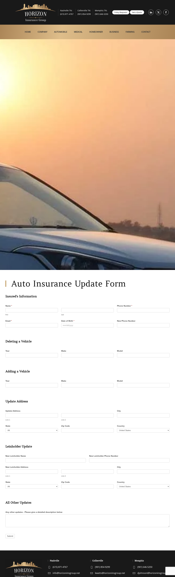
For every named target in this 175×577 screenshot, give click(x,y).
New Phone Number (126, 321)
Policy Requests (120, 12)
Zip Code (65, 426)
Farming (130, 31)
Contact (145, 31)
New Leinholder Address (16, 467)
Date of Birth (67, 321)
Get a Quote (137, 12)
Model (120, 351)
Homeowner (96, 31)
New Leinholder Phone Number (103, 456)
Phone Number (124, 306)
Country (121, 426)
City (119, 411)
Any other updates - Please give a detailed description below (33, 512)
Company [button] (42, 31)
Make (63, 351)
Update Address (12, 411)
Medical (78, 31)
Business (114, 31)
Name (8, 306)
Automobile (60, 31)
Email (8, 321)
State (7, 426)
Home (28, 31)
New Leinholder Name (15, 456)
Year (7, 351)
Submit (10, 536)
